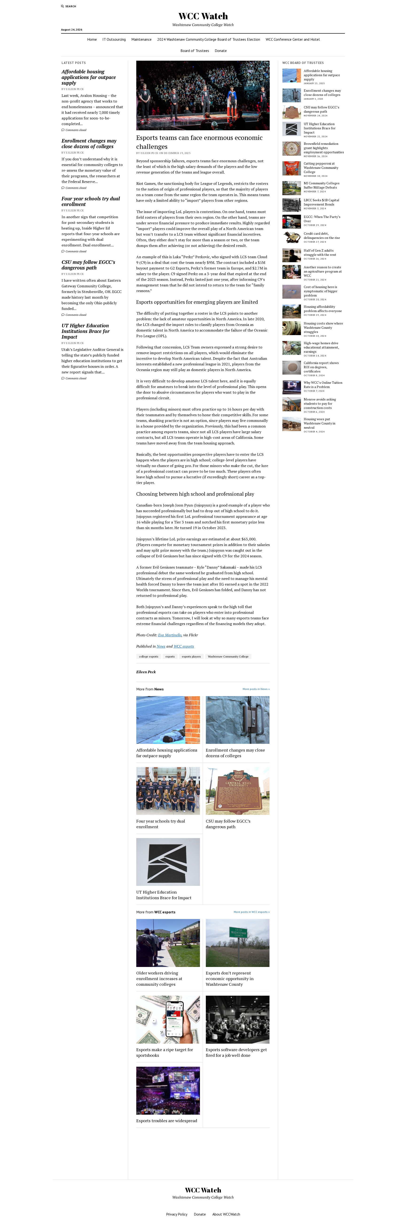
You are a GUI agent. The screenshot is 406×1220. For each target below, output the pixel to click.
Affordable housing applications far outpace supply (89, 77)
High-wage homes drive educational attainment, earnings (321, 347)
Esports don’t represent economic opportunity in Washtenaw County (230, 978)
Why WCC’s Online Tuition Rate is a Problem (323, 384)
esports (170, 656)
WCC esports (184, 646)
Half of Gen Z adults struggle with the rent (320, 252)
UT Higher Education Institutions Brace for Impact (85, 331)
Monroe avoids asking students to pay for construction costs (320, 403)
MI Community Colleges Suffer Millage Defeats (322, 185)
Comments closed (75, 130)
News (161, 646)
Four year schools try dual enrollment (91, 201)
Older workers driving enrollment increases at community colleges (159, 978)
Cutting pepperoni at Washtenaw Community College (321, 167)
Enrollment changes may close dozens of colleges (89, 143)
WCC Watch (203, 16)
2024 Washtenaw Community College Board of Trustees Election (208, 39)
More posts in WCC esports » (252, 912)
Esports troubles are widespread (166, 1120)
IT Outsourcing (114, 39)
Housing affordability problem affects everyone (323, 309)
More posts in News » (256, 689)
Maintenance (141, 39)
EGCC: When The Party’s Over (322, 219)
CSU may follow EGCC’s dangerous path (88, 264)
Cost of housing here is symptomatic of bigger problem (320, 291)
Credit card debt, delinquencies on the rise (322, 235)
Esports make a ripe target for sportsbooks (164, 1052)
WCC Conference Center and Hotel (293, 39)
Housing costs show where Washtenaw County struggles (323, 327)
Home (92, 39)
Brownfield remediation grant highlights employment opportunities (324, 148)
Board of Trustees (194, 50)
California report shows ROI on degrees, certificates (321, 367)
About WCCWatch (226, 1214)
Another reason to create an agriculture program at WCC (323, 271)
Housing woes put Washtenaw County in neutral (319, 423)
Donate (221, 50)
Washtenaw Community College (228, 656)
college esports (148, 656)
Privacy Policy (176, 1214)
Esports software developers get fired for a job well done (236, 1052)
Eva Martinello (169, 635)
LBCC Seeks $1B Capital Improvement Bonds (321, 202)
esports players (191, 656)
